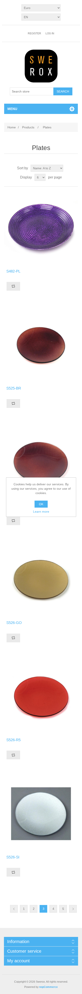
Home (11, 127)
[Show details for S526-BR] (41, 462)
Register (34, 33)
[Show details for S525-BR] (41, 345)
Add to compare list (13, 286)
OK (41, 504)
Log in (49, 33)
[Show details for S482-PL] (41, 228)
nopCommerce (48, 987)
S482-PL (13, 271)
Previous (14, 909)
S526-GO (14, 623)
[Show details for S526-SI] (41, 814)
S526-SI (12, 857)
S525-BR (13, 388)
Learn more (41, 511)
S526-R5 (13, 740)
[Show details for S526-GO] (41, 580)
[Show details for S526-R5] (41, 697)
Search (63, 91)
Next (73, 909)
